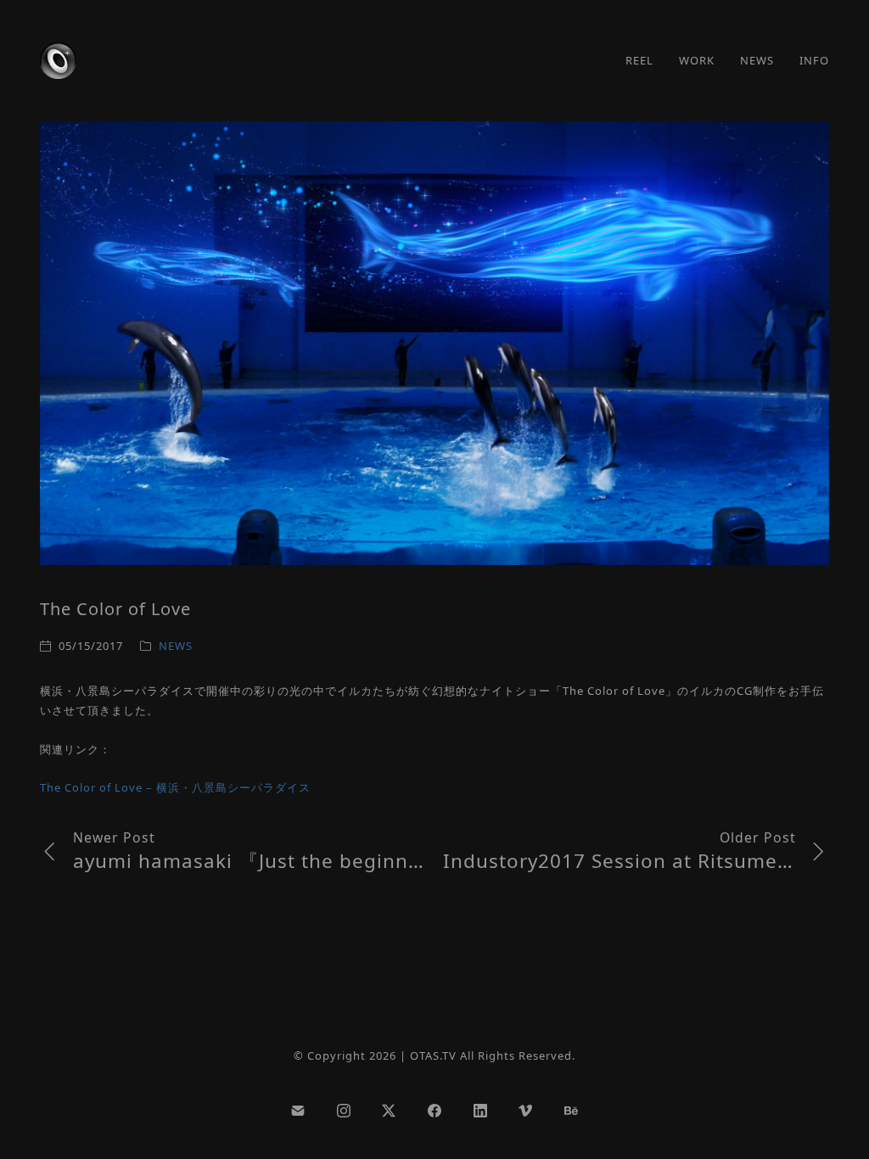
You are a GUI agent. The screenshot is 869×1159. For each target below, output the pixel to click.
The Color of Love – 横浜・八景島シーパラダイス (175, 787)
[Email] (297, 1110)
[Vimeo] (525, 1110)
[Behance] (571, 1110)
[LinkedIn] (480, 1110)
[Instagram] (343, 1110)
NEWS (176, 645)
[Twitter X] (389, 1110)
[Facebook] (434, 1110)
